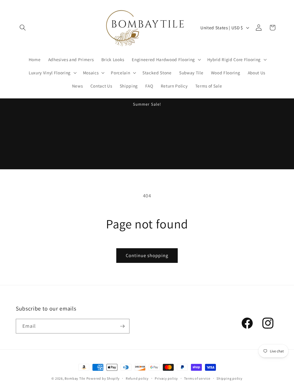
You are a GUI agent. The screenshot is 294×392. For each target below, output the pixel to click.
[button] (23, 27)
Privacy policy (166, 378)
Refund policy (137, 378)
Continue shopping (147, 255)
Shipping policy (229, 378)
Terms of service (197, 378)
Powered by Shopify (103, 378)
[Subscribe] (122, 326)
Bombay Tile (75, 378)
